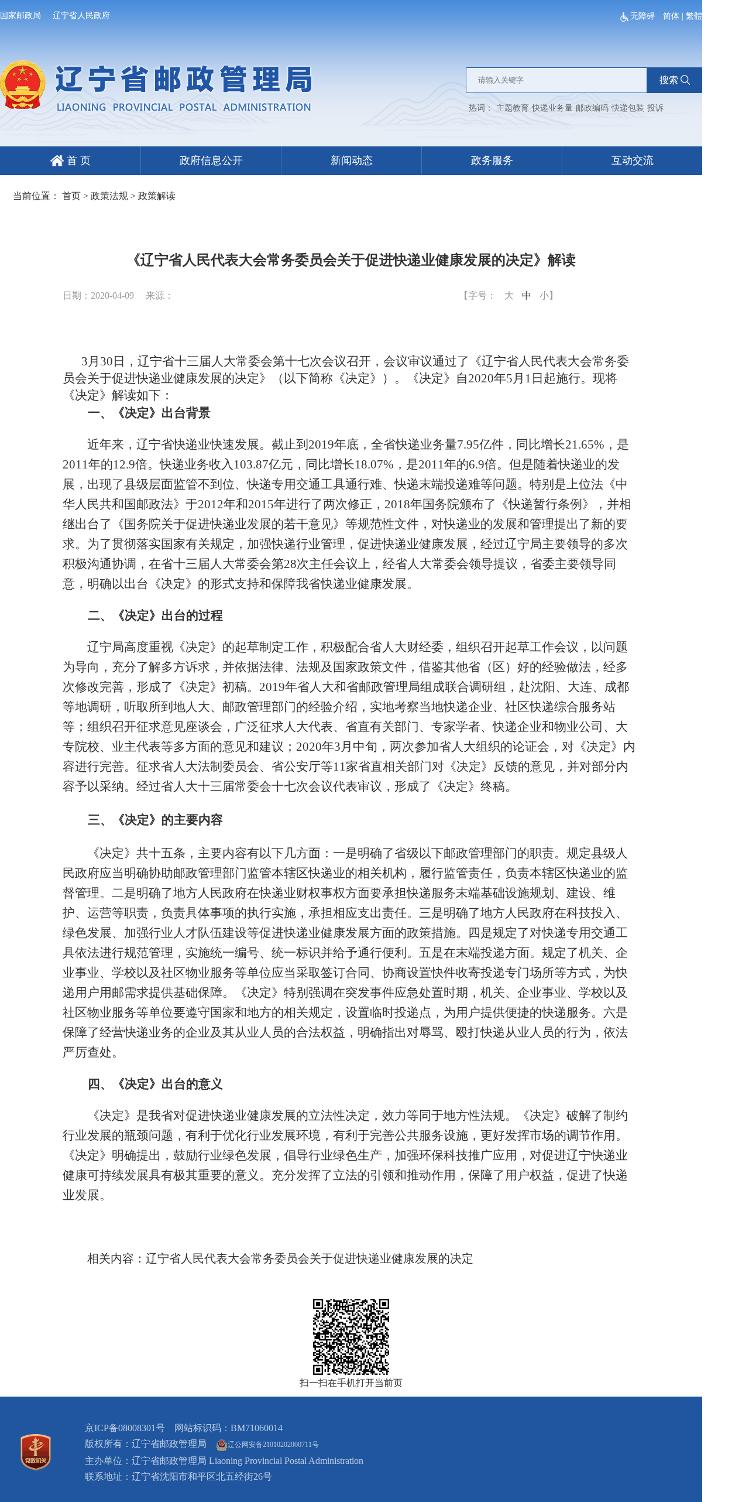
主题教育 (512, 108)
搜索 (668, 80)
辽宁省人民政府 (81, 15)
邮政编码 (592, 108)
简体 (671, 16)
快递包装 (627, 108)
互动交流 (632, 160)
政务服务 (492, 160)
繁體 (694, 16)
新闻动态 (352, 160)
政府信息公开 (211, 160)
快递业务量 (552, 108)
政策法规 (109, 196)
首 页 (77, 160)
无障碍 (643, 16)
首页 (71, 196)
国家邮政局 (20, 15)
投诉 (655, 108)
